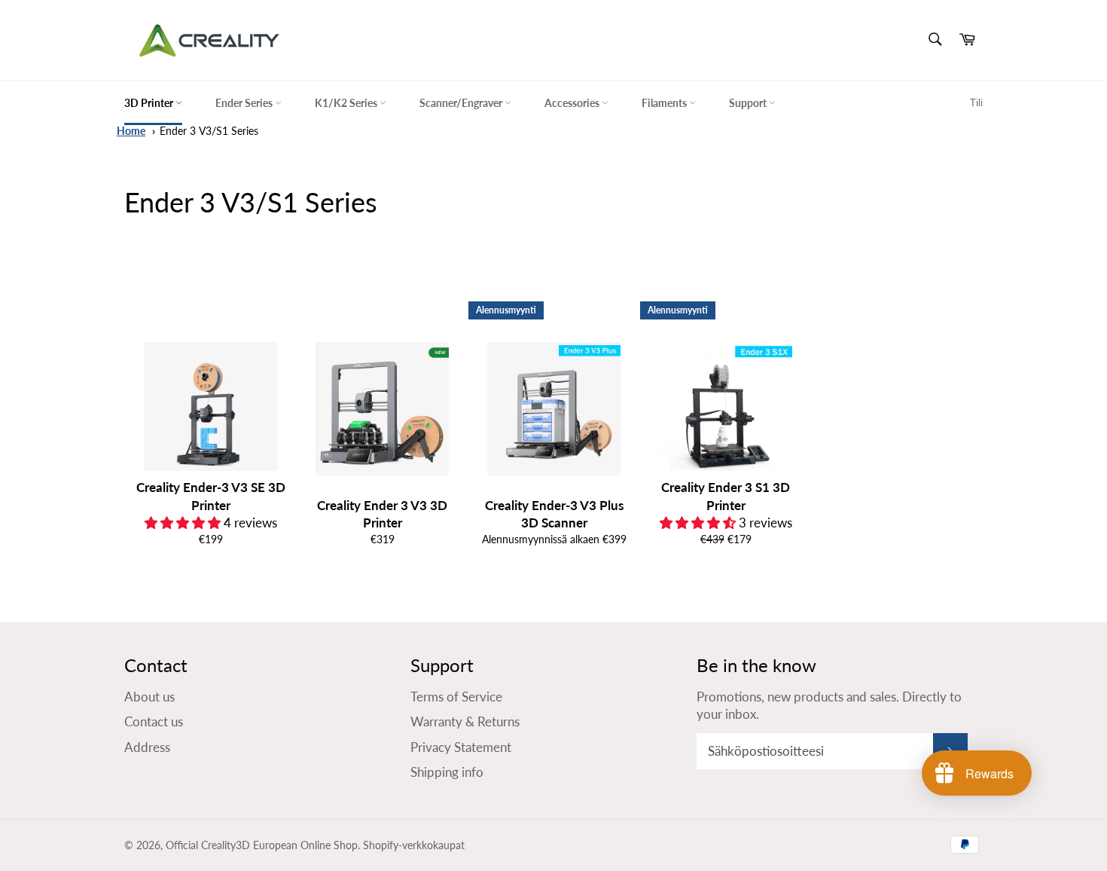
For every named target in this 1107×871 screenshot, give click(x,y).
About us (149, 696)
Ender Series (245, 102)
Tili (976, 102)
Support (749, 102)
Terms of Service (456, 696)
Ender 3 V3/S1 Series (209, 131)
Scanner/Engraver (462, 102)
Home (131, 131)
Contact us (153, 721)
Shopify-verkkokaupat (414, 845)
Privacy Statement (460, 747)
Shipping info (446, 772)
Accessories (573, 102)
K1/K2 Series (347, 102)
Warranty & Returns (465, 721)
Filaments (665, 102)
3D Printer (149, 102)
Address (147, 747)
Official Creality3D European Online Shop (262, 845)
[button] (184, 522)
